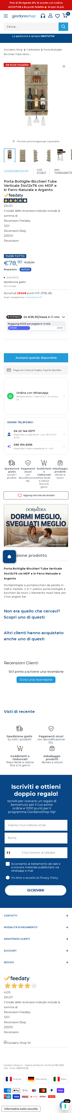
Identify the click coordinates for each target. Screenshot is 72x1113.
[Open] (9, 556)
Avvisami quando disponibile (36, 357)
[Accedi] (50, 15)
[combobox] (12, 852)
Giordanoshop (16, 171)
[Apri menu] (6, 16)
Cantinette (33, 49)
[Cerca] (63, 26)
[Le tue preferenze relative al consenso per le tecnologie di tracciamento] (65, 1106)
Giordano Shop (13, 49)
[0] (65, 15)
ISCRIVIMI (35, 890)
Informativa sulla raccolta (21, 1108)
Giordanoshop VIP (33, 297)
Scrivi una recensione (36, 679)
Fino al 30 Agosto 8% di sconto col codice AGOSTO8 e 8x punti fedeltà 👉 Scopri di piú (36, 4)
